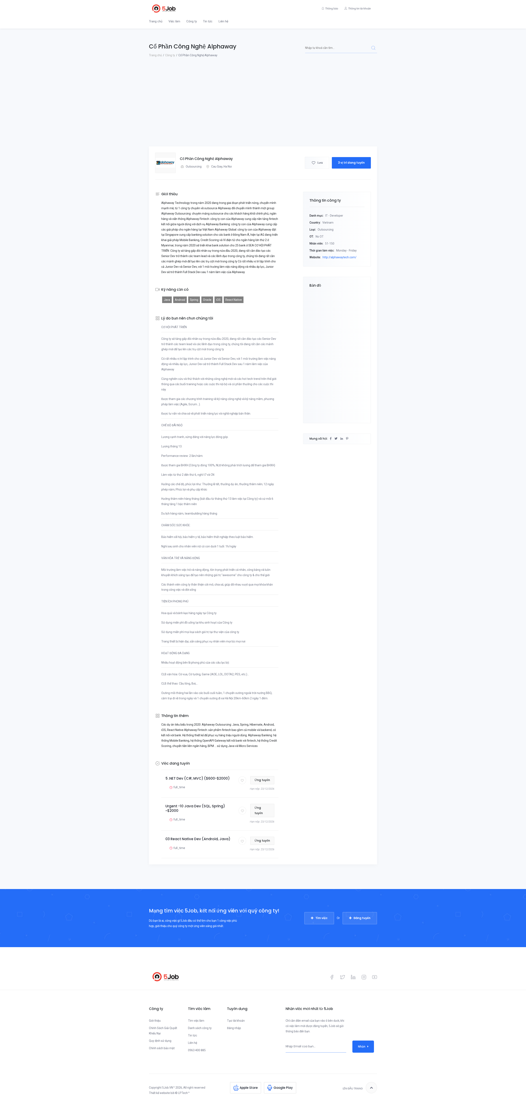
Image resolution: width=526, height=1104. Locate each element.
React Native (233, 299)
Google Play (283, 1088)
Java (167, 299)
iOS (218, 299)
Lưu (320, 163)
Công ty (191, 21)
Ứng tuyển (262, 780)
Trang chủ (155, 21)
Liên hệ (223, 21)
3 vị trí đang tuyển (351, 163)
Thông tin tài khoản (359, 8)
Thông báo (331, 8)
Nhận (361, 1046)
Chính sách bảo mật (162, 1048)
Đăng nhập (234, 1028)
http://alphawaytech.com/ (339, 257)
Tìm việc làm (196, 1020)
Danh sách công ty (200, 1028)
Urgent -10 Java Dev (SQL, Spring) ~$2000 (195, 808)
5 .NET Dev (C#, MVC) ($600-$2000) (197, 778)
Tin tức (207, 21)
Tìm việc (321, 918)
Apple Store (249, 1088)
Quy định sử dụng (160, 1040)
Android (180, 299)
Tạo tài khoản (236, 1020)
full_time (179, 787)
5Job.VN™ (168, 1087)
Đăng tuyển (362, 918)
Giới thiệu (155, 1020)
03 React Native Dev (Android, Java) (197, 839)
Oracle (207, 299)
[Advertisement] (263, 115)
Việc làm (174, 21)
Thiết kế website (159, 1093)
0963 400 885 (197, 1050)
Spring (194, 299)
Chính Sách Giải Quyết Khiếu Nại (163, 1030)
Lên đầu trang (353, 1088)
